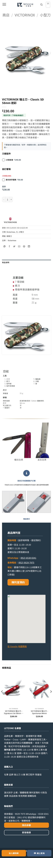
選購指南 (31, 795)
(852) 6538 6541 (28, 557)
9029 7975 (20, 813)
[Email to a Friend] (19, 246)
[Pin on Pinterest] (24, 246)
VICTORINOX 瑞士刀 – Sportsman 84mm (39, 712)
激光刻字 (8, 792)
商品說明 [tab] (5, 262)
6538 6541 (43, 813)
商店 (6, 14)
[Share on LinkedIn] (29, 246)
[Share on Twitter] (14, 246)
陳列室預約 (18, 582)
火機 (23, 774)
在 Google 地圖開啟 (17, 646)
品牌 (11, 774)
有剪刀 (9, 236)
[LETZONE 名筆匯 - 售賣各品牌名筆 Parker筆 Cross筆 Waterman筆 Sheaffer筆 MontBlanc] (25, 4)
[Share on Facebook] (9, 246)
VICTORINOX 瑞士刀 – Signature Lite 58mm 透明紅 (13, 712)
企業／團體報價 (21, 792)
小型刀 (45, 14)
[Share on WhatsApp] (4, 246)
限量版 (38, 774)
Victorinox (25, 14)
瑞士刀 (17, 774)
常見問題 (22, 795)
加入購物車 (14, 853)
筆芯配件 (30, 774)
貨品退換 (41, 746)
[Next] (50, 697)
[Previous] (2, 697)
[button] (4, 4)
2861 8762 (22, 817)
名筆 (6, 774)
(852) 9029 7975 (26, 562)
